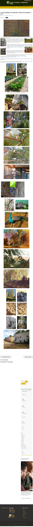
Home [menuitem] (21, 432)
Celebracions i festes (13, 510)
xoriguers (7, 52)
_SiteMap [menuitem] (22, 441)
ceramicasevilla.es (24, 56)
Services (24, 510)
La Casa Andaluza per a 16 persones (13, 515)
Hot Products (24, 513)
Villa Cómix (20, 38)
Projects (24, 511)
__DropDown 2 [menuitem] (22, 437)
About (22, 452)
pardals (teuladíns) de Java (13, 46)
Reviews (24, 514)
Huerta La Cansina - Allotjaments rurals (18, 3)
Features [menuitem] (22, 433)
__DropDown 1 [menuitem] (22, 436)
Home (22, 426)
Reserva (23, 381)
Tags (26, 381)
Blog (23, 515)
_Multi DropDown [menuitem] (23, 435)
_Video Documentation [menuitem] (23, 446)
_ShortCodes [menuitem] (22, 440)
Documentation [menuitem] (22, 444)
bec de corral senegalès (25, 46)
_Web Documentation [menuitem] (23, 445)
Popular (23, 383)
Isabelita (18, 46)
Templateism (25, 523)
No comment (11, 15)
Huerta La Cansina (3, 15)
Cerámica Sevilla (18, 56)
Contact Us (23, 429)
